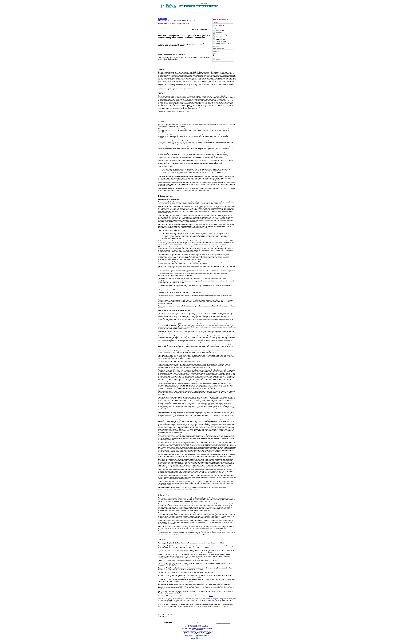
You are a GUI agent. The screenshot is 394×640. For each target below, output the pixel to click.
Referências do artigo (221, 35)
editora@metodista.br (197, 638)
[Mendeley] (214, 54)
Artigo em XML (219, 33)
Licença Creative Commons (223, 623)
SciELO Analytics (220, 25)
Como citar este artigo (222, 37)
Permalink (218, 59)
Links (221, 543)
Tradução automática (221, 41)
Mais (216, 54)
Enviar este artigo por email (223, 43)
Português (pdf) (219, 30)
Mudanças (162, 19)
